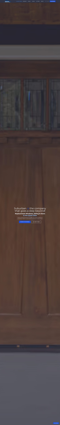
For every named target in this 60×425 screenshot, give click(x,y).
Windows (24, 1)
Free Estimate (52, 1)
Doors (33, 1)
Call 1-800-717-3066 (36, 221)
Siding (29, 1)
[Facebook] (45, 1)
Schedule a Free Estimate (24, 221)
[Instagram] (47, 1)
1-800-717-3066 (19, 1)
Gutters (37, 1)
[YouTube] (48, 1)
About (42, 1)
